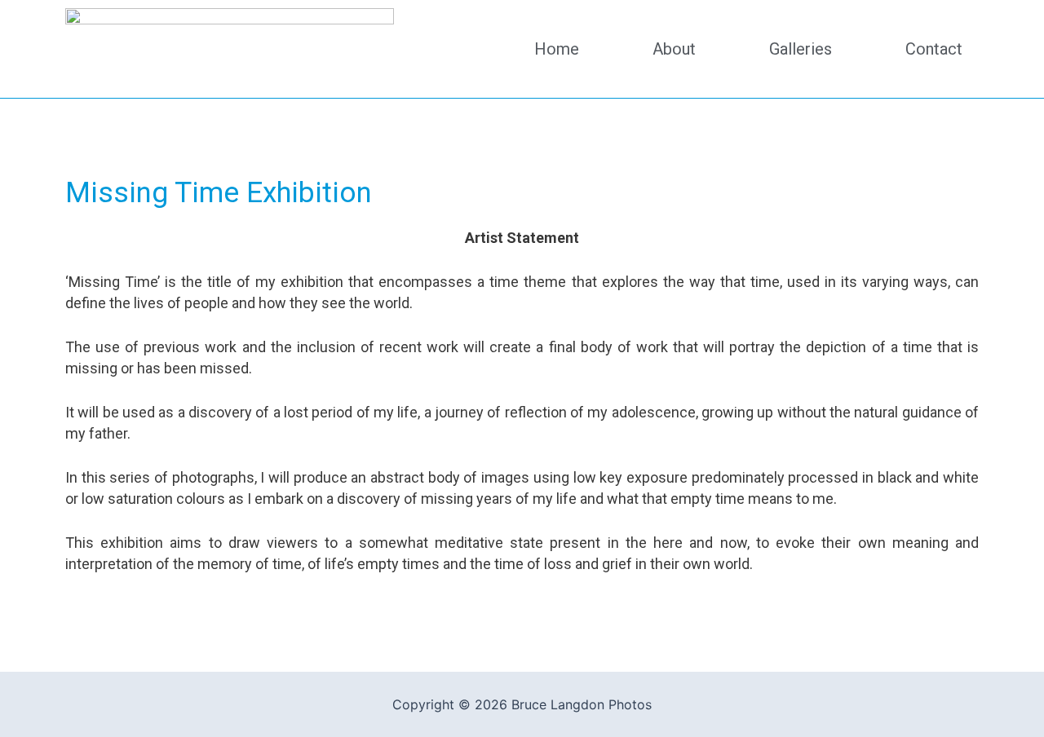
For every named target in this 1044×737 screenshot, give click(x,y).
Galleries (800, 49)
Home (556, 49)
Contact (933, 49)
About (674, 49)
